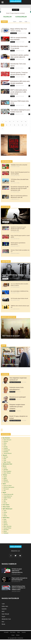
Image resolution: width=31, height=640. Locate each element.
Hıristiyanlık (7, 450)
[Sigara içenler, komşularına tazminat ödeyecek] (6, 579)
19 (18, 125)
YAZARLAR (7, 17)
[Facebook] (11, 555)
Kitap (5, 519)
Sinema (6, 524)
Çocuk (5, 502)
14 (25, 121)
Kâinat (5, 515)
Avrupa (5, 446)
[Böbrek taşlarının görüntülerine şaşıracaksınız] (5, 244)
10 (9, 121)
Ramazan (6, 489)
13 (21, 121)
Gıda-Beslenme (8, 496)
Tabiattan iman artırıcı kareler (19, 165)
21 (26, 125)
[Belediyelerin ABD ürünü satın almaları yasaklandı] (5, 82)
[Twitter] (15, 555)
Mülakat (6, 480)
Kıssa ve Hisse (8, 485)
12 (17, 121)
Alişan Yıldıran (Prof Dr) (15, 382)
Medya (12, 114)
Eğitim (20, 21)
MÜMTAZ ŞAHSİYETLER (8, 317)
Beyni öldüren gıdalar (9, 220)
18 (14, 125)
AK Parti (6, 457)
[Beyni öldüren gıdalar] (15, 216)
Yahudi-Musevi (8, 453)
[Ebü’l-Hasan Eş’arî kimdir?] (15, 328)
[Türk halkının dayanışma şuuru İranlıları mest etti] (5, 111)
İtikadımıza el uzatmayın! (17, 397)
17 (10, 125)
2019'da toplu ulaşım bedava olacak (19, 298)
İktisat (12, 68)
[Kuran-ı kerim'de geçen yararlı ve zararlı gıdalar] (5, 173)
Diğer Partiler (7, 462)
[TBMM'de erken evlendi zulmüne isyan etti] (5, 307)
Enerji (5, 468)
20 (22, 125)
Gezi (5, 514)
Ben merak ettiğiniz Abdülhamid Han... (20, 291)
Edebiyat (6, 533)
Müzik (5, 531)
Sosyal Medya (7, 528)
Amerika (12, 41)
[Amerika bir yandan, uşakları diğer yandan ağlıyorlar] (5, 56)
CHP (5, 460)
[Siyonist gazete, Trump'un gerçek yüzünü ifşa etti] (5, 74)
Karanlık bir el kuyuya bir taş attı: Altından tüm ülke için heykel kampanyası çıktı (20, 188)
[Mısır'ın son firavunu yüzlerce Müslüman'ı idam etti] (5, 197)
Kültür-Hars (5, 278)
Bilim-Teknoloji (7, 526)
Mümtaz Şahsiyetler (9, 487)
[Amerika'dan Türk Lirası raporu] (5, 65)
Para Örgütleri (7, 471)
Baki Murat (12, 391)
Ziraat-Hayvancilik (8, 494)
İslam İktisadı (7, 473)
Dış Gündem (13, 33)
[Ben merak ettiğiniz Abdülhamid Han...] (5, 292)
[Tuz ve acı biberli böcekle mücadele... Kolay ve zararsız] (5, 285)
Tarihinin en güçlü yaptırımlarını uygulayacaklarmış (17, 570)
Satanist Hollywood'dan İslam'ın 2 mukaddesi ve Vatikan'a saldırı (18, 587)
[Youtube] (20, 555)
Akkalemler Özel (6, 619)
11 (13, 121)
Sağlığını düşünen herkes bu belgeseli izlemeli (15, 13)
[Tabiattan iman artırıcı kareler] (5, 166)
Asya (5, 444)
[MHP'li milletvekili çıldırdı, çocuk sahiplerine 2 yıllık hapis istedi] (5, 91)
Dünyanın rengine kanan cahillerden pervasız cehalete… (17, 406)
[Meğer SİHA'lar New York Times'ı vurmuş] (5, 30)
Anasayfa (6, 632)
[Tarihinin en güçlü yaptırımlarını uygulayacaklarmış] (6, 570)
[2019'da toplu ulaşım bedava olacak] (5, 299)
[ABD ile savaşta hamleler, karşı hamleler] (5, 39)
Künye (13, 635)
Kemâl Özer (12, 399)
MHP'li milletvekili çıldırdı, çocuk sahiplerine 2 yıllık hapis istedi (18, 92)
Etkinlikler (6, 529)
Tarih (5, 510)
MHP (5, 458)
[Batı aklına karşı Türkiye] (15, 357)
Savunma (6, 481)
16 (6, 125)
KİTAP (3, 345)
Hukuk (5, 512)
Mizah (5, 521)
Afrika (5, 443)
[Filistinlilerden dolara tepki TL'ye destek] (5, 47)
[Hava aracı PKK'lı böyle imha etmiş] (5, 102)
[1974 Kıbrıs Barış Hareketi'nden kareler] (5, 181)
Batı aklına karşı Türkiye (10, 364)
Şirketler (6, 469)
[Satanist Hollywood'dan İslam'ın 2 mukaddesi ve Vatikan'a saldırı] (6, 587)
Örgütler (6, 448)
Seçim (14, 21)
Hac (5, 490)
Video (18, 632)
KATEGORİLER (21, 17)
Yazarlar (24, 632)
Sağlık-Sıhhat (6, 221)
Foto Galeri (13, 632)
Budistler (6, 451)
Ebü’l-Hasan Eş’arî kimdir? (11, 336)
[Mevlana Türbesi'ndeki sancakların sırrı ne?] (5, 251)
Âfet (5, 501)
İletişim (18, 635)
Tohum (5, 499)
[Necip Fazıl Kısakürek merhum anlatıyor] (15, 272)
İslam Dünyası (7, 439)
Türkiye (12, 50)
